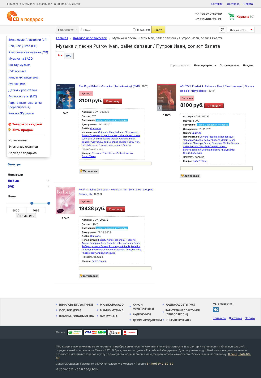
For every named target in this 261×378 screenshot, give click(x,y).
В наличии (143, 29)
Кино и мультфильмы (23, 77)
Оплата (248, 3)
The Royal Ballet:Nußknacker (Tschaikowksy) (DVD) (110, 86)
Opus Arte (95, 128)
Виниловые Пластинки (76, 304)
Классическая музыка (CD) (28, 52)
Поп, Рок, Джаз (70, 310)
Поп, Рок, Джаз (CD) (22, 46)
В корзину (112, 101)
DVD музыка (17, 71)
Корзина (246, 17)
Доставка (233, 3)
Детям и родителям (22, 90)
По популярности (205, 65)
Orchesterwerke (125, 153)
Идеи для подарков (22, 153)
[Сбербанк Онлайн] (74, 332)
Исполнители (18, 140)
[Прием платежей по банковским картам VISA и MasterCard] (95, 332)
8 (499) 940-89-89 (160, 363)
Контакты (217, 3)
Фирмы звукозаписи (23, 146)
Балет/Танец (89, 156)
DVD (68, 55)
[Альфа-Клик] (130, 332)
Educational (109, 153)
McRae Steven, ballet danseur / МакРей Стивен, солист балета (211, 146)
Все (60, 55)
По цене (248, 65)
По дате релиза (229, 65)
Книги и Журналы (21, 113)
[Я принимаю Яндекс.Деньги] (115, 332)
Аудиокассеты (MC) (22, 96)
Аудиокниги (16, 84)
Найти (158, 29)
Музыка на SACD (20, 58)
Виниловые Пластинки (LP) (28, 39)
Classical (96, 153)
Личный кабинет (240, 30)
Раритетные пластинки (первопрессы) (25, 105)
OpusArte (196, 132)
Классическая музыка (76, 316)
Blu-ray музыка (19, 65)
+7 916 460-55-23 (208, 19)
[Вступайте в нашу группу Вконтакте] (216, 309)
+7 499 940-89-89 (208, 13)
